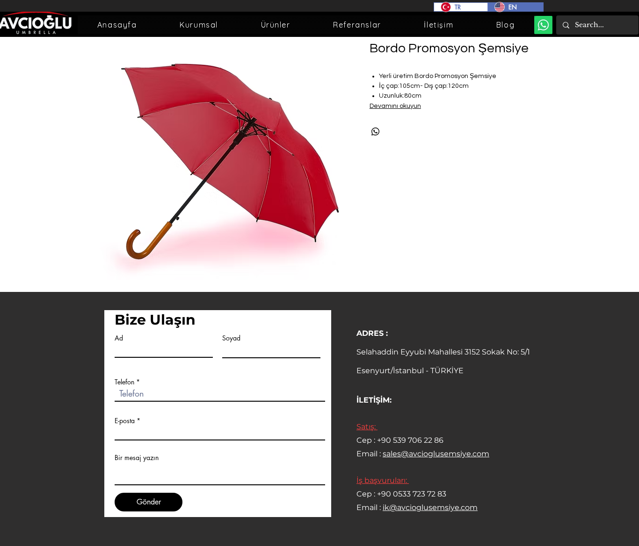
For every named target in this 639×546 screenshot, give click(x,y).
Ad (119, 338)
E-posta (125, 421)
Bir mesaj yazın (137, 457)
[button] (198, 24)
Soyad (231, 338)
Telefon (124, 382)
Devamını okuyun (395, 106)
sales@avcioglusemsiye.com (436, 453)
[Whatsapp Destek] (543, 25)
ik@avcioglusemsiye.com (430, 507)
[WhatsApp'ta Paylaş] (375, 131)
